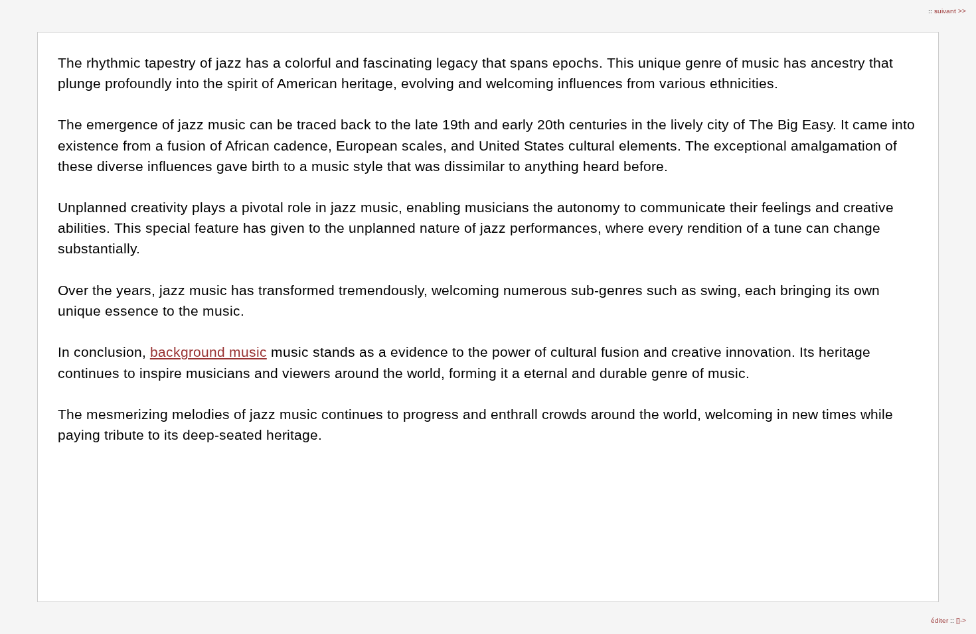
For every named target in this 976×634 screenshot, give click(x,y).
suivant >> (950, 11)
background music (208, 351)
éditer (940, 620)
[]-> (961, 620)
